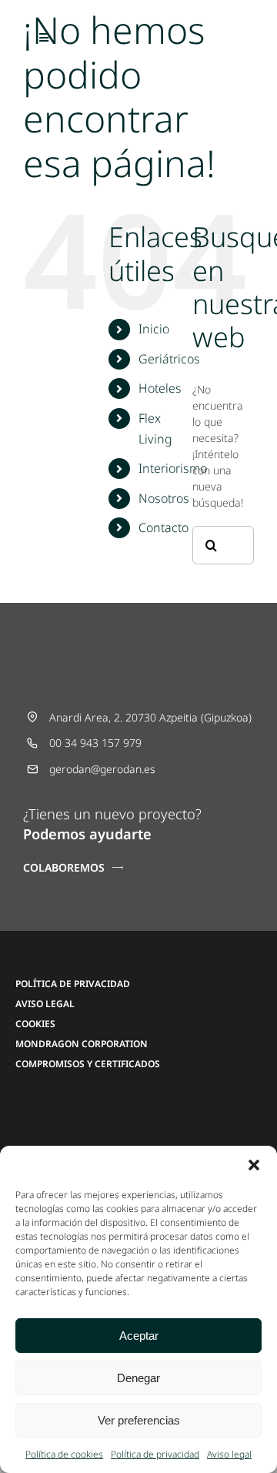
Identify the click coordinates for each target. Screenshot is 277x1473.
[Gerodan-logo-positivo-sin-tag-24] (138, 28)
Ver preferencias (139, 1420)
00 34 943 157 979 (95, 742)
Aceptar (139, 1335)
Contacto (163, 527)
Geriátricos (169, 358)
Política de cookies (64, 1454)
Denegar (138, 1377)
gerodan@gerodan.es (102, 769)
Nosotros (163, 498)
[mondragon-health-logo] (169, 1107)
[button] (254, 1165)
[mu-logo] (61, 1107)
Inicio (153, 328)
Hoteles (160, 388)
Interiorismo (172, 468)
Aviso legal (229, 1454)
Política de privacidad (155, 1454)
